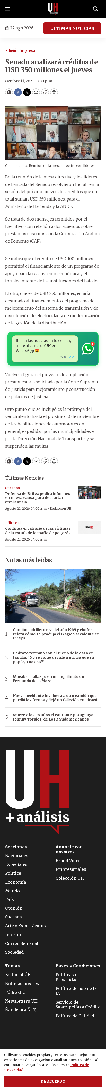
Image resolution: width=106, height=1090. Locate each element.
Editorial (13, 523)
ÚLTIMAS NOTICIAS (72, 28)
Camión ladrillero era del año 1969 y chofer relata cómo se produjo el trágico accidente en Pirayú (56, 634)
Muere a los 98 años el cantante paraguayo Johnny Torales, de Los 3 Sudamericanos (53, 717)
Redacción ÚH (61, 509)
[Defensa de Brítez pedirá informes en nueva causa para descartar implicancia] (89, 492)
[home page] (53, 9)
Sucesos (12, 488)
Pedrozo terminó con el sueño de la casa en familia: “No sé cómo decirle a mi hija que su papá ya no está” (53, 657)
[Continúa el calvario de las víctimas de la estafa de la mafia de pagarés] (89, 527)
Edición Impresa (20, 50)
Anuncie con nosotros (69, 849)
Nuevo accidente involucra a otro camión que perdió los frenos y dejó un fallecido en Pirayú (55, 698)
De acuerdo (53, 1081)
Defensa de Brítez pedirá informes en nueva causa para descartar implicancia (37, 498)
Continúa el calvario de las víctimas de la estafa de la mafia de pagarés (37, 530)
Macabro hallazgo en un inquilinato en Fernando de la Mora (48, 679)
